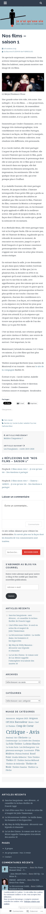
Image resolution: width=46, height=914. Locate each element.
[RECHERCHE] (41, 3)
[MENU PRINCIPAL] (5, 3)
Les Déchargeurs (27, 747)
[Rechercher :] (17, 552)
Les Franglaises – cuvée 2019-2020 (19, 447)
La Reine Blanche (31, 743)
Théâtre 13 (11, 760)
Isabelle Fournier (30, 423)
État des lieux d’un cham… (24, 881)
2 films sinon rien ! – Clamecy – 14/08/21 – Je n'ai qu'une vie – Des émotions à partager (22, 483)
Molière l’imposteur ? (16, 437)
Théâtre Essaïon (19, 767)
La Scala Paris (12, 747)
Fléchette (23, 737)
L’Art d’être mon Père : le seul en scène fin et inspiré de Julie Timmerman (23, 628)
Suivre (11, 596)
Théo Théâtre (34, 757)
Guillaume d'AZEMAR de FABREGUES (18, 52)
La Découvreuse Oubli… (19, 886)
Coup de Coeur (25, 726)
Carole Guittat (18, 423)
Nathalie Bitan (7, 426)
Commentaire (33, 524)
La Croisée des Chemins (29, 740)
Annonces (10, 718)
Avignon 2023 (22, 718)
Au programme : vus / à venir (18, 852)
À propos (9, 848)
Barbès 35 (8, 423)
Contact (8, 857)
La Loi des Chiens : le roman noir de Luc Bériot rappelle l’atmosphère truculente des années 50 (23, 834)
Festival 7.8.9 (11, 737)
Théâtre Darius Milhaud (28, 760)
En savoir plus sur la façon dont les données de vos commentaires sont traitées (23, 538)
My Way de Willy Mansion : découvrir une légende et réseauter (21, 648)
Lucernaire (29, 750)
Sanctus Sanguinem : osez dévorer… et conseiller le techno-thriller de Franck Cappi (23, 618)
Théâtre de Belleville (15, 763)
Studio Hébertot (19, 757)
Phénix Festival (22, 753)
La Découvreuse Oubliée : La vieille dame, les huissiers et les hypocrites (24, 638)
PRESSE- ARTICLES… (18, 880)
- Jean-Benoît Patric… (18, 874)
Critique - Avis (22, 731)
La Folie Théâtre (14, 743)
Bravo (31, 722)
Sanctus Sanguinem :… (19, 867)
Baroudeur (21, 722)
